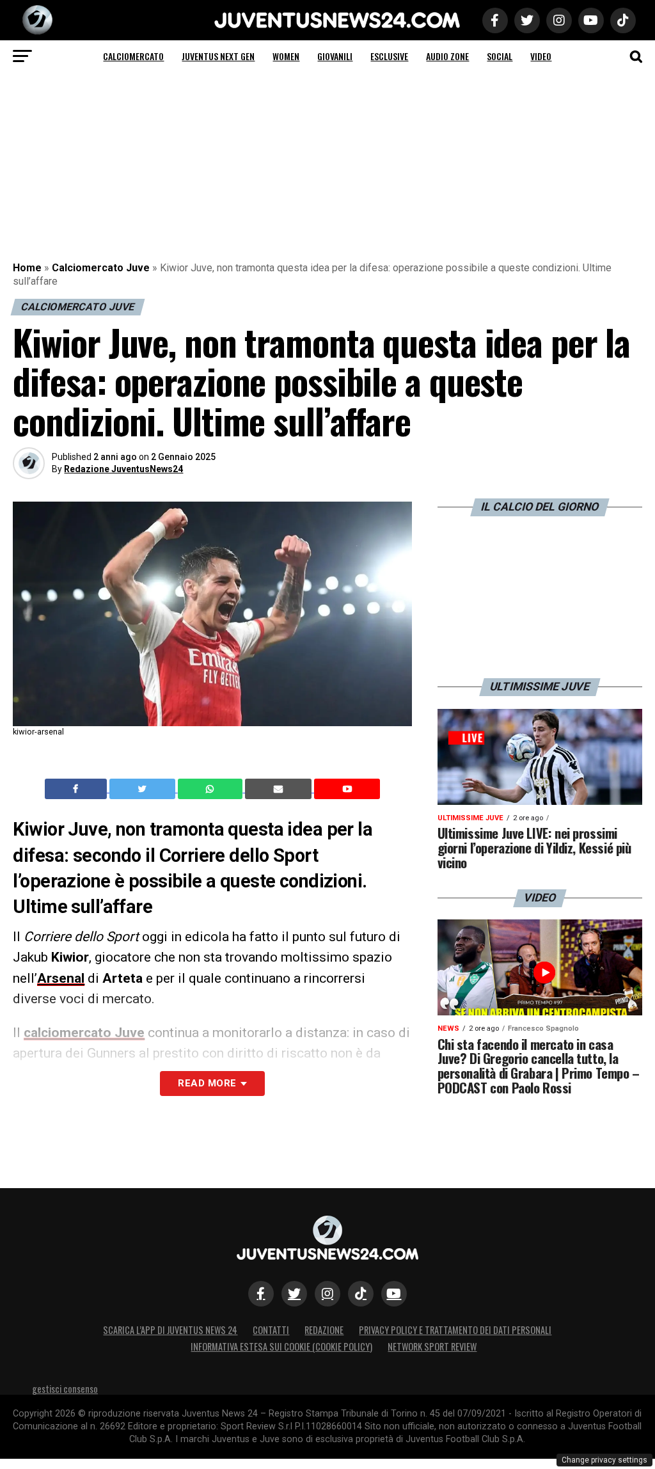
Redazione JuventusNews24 (123, 469)
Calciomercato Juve (101, 268)
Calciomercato (133, 56)
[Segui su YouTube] (394, 1293)
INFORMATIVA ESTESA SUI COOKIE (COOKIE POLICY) (281, 1346)
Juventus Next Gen (218, 56)
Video (540, 56)
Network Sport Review (432, 1346)
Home (27, 268)
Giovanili (334, 56)
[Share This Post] (212, 789)
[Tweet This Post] (143, 789)
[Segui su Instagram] (327, 1293)
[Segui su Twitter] (294, 1293)
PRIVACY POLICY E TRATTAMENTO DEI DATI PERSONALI (455, 1330)
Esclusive (389, 56)
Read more (207, 1083)
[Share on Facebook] (77, 789)
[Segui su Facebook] (261, 1293)
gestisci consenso (65, 1388)
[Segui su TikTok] (361, 1293)
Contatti (271, 1330)
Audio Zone (447, 56)
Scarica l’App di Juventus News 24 (170, 1330)
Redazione (323, 1330)
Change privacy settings (604, 1460)
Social (499, 56)
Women (285, 56)
